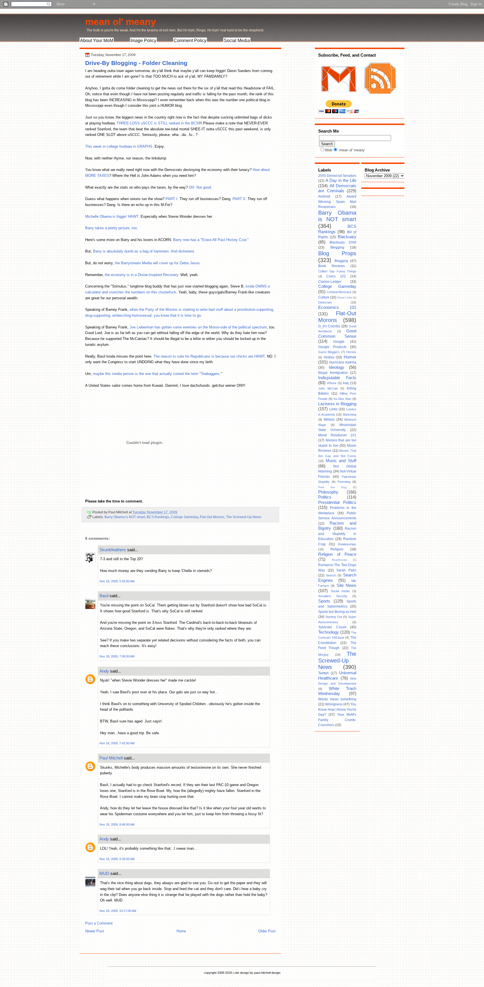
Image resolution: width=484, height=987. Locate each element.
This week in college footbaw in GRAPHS (118, 146)
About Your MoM (96, 40)
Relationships (347, 544)
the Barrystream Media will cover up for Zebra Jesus (157, 263)
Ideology (336, 367)
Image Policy (143, 40)
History (329, 357)
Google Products (332, 347)
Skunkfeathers (112, 549)
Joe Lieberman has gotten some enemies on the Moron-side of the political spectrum (198, 327)
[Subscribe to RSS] (379, 97)
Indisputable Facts (337, 378)
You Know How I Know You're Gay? (337, 709)
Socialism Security (332, 596)
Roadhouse (339, 559)
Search (331, 575)
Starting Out (333, 616)
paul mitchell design (267, 972)
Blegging (337, 247)
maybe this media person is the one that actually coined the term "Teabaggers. (157, 374)
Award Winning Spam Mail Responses (337, 201)
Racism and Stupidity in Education (337, 534)
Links (333, 409)
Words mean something (337, 699)
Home (181, 931)
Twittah (323, 673)
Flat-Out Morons (212, 517)
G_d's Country (329, 326)
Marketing (349, 414)
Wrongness (334, 704)
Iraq (346, 383)
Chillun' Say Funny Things (337, 271)
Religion (337, 549)
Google (339, 342)
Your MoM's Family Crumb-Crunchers (337, 720)
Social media (340, 591)
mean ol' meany (120, 21)
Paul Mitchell (111, 758)
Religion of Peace (337, 554)
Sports (324, 601)
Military (329, 419)
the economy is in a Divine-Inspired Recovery (141, 275)
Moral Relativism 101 (337, 435)
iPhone (331, 383)
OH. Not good (200, 187)
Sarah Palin (346, 570)
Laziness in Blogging (337, 404)
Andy (104, 671)
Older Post (267, 931)
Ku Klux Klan (342, 398)
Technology (328, 632)
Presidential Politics (337, 502)
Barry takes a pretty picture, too (111, 228)
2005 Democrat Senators (337, 176)
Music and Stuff (341, 460)
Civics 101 (336, 276)
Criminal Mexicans (339, 292)
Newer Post (94, 931)
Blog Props (337, 253)
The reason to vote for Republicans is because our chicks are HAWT (209, 356)
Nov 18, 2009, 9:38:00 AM (116, 859)
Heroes (351, 352)
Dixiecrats (325, 302)
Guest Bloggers (329, 352)
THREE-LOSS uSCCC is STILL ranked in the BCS (158, 123)
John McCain (328, 388)
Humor (350, 357)
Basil (103, 595)
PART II (238, 199)
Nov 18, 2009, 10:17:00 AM (117, 910)
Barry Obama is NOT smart (124, 517)
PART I (171, 199)
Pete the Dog (332, 487)
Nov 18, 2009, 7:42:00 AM (116, 743)
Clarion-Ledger (329, 282)
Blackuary (347, 237)
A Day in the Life (340, 180)
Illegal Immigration (333, 373)
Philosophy (328, 492)
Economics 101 (337, 307)
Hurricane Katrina (342, 362)
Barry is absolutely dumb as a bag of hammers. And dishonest (143, 251)
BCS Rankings (158, 517)
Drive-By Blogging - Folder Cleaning (136, 63)
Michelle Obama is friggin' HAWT (111, 216)
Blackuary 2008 (343, 242)
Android (324, 196)
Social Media (237, 40)
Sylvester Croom (332, 627)
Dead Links (345, 297)
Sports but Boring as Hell (337, 612)
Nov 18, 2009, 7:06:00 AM (116, 656)
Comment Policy (190, 40)
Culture (323, 297)
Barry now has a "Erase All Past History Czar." (211, 240)
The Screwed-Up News (243, 517)
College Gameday (184, 517)
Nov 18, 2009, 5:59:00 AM (116, 581)
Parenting (344, 481)
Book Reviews (331, 266)
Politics (324, 497)
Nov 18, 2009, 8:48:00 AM (116, 824)
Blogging (341, 261)
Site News (346, 585)
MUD (104, 873)
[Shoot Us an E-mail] (338, 97)
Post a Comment (99, 923)
